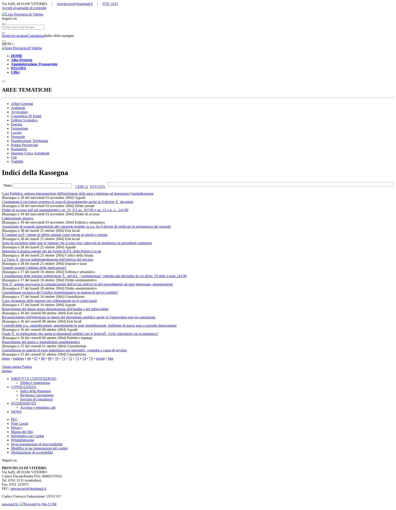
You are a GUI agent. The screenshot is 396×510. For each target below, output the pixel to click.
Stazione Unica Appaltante (30, 153)
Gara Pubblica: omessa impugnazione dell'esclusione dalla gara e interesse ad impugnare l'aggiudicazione (78, 193)
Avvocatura (19, 36)
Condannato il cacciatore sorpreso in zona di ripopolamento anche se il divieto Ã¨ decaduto (67, 202)
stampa (7, 371)
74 (84, 358)
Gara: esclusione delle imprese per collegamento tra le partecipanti (49, 301)
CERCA (81, 187)
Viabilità (17, 161)
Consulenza (36, 36)
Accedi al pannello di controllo (24, 8)
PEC (14, 419)
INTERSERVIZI (23, 403)
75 (91, 358)
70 (56, 358)
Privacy (16, 428)
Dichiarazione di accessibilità (32, 452)
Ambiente (18, 108)
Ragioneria (19, 149)
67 (36, 358)
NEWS (16, 412)
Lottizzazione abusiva (17, 218)
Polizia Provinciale (24, 145)
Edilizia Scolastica (24, 120)
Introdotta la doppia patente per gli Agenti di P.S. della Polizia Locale (51, 251)
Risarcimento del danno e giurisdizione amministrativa (41, 342)
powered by (11, 504)
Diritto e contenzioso (35, 383)
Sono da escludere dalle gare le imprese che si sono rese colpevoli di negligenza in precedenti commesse (77, 243)
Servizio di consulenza (36, 399)
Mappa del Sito (22, 432)
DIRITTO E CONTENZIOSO (33, 379)
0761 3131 (110, 4)
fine (110, 358)
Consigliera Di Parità (26, 116)
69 (50, 358)
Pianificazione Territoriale (29, 141)
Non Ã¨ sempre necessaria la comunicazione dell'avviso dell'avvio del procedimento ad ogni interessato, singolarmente (87, 284)
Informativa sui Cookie (27, 436)
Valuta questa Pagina (17, 367)
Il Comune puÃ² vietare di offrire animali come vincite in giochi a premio (54, 235)
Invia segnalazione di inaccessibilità (36, 444)
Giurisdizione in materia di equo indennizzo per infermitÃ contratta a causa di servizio (64, 350)
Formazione (19, 128)
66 (29, 358)
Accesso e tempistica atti (37, 407)
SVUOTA (97, 187)
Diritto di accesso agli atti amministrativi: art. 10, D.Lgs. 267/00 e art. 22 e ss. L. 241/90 (65, 210)
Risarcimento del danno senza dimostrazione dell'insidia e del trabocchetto (55, 309)
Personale (18, 137)
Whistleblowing (22, 440)
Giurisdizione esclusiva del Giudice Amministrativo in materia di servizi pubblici (60, 292)
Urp (14, 157)
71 (63, 358)
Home (6, 36)
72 (70, 358)
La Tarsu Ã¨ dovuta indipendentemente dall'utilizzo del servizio (47, 259)
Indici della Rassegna (35, 391)
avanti (100, 358)
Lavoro (16, 132)
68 (43, 358)
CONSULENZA (23, 387)
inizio (6, 358)
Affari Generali (22, 104)
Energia (16, 124)
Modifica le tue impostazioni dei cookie (39, 448)
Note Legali (19, 423)
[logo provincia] (198, 14)
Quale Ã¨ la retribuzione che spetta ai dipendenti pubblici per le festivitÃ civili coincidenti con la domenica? (80, 334)
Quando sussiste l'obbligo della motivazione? (34, 268)
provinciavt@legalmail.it (75, 4)
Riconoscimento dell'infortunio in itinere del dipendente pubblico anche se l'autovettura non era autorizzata (78, 317)
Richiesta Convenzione (37, 395)
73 (77, 358)
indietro (18, 358)
